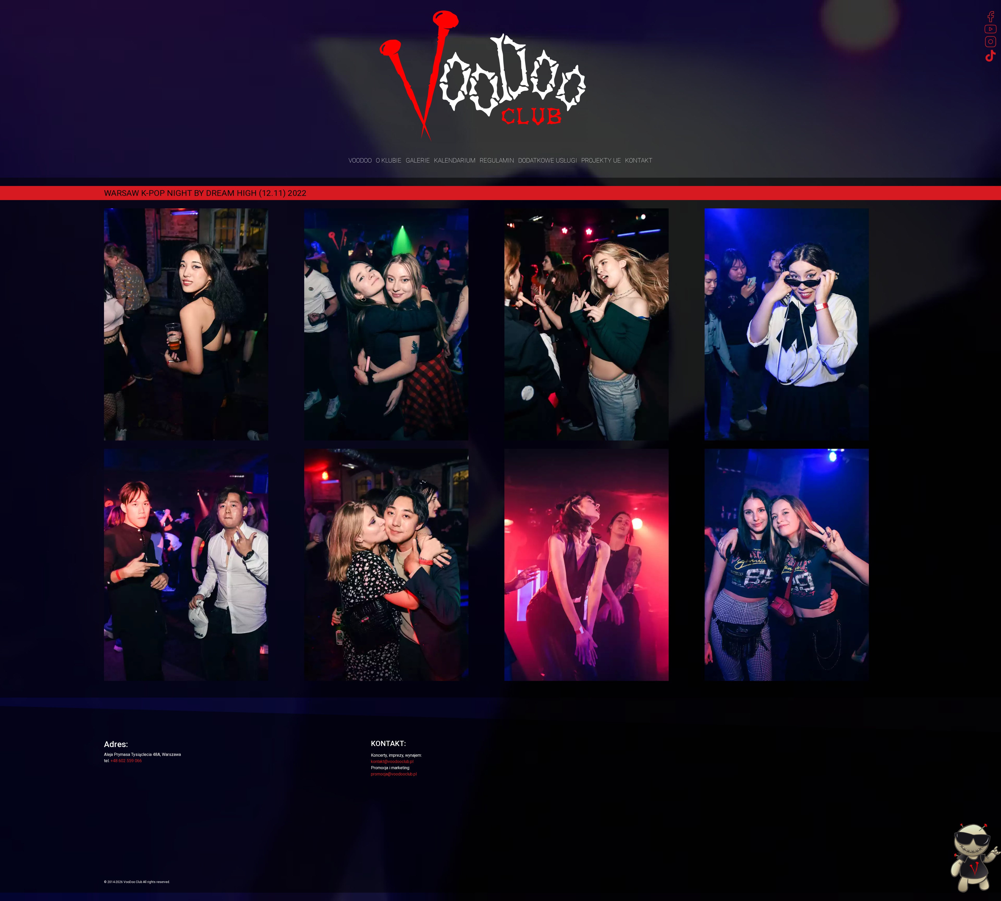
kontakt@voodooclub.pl (392, 761)
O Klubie (388, 160)
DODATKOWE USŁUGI (547, 160)
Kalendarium (454, 160)
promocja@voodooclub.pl (394, 774)
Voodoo (360, 160)
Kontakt (638, 160)
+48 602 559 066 (126, 760)
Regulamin (497, 160)
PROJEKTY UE (601, 160)
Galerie (418, 160)
